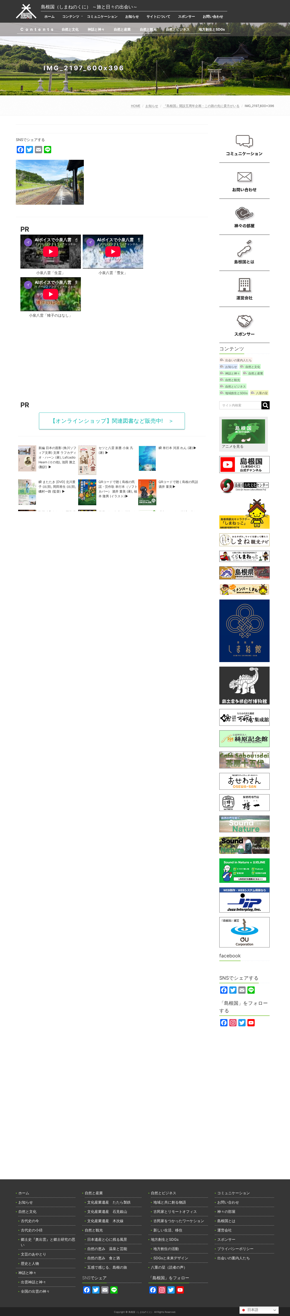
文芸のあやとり (33, 1254)
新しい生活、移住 (167, 1230)
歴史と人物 (30, 1263)
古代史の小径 (32, 1230)
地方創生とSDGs (212, 29)
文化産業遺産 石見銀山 (107, 1211)
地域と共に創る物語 (169, 1202)
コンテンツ (70, 16)
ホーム (49, 16)
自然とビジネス (178, 29)
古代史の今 (30, 1221)
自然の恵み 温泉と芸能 (107, 1248)
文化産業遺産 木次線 (105, 1221)
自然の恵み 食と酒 (103, 1258)
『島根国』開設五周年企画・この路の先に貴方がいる (201, 106)
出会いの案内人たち (238, 360)
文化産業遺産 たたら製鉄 (109, 1202)
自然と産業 (122, 29)
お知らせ (132, 16)
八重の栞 (262, 393)
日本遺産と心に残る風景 (107, 1239)
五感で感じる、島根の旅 (107, 1267)
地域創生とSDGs (236, 393)
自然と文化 (70, 29)
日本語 (252, 1309)
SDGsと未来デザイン (170, 1258)
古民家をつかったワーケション (178, 1221)
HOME (135, 106)
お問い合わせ (213, 16)
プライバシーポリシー (235, 1248)
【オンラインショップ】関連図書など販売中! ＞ (112, 421)
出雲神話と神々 (33, 1282)
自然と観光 (148, 29)
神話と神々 (96, 29)
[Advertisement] (112, 361)
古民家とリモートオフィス (175, 1211)
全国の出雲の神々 (35, 1291)
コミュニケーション (102, 16)
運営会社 (224, 1230)
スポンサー (186, 16)
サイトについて (158, 16)
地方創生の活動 (166, 1248)
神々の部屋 (226, 1211)
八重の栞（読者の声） (169, 1267)
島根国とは (226, 1221)
